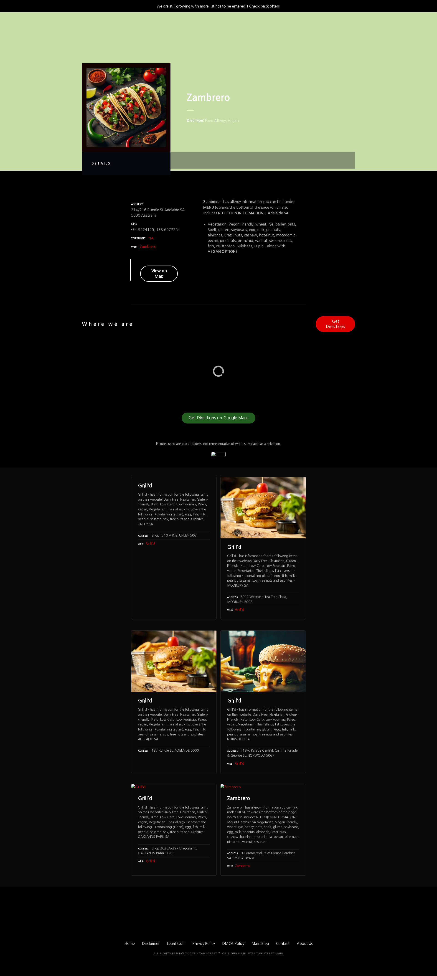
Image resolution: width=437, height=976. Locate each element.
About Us (305, 943)
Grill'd (150, 543)
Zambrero (148, 246)
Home (129, 943)
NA (151, 238)
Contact (283, 943)
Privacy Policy (203, 943)
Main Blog (260, 943)
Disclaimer (151, 943)
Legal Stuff (176, 943)
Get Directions (335, 324)
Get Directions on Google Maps (218, 418)
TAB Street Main (270, 953)
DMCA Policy (233, 943)
